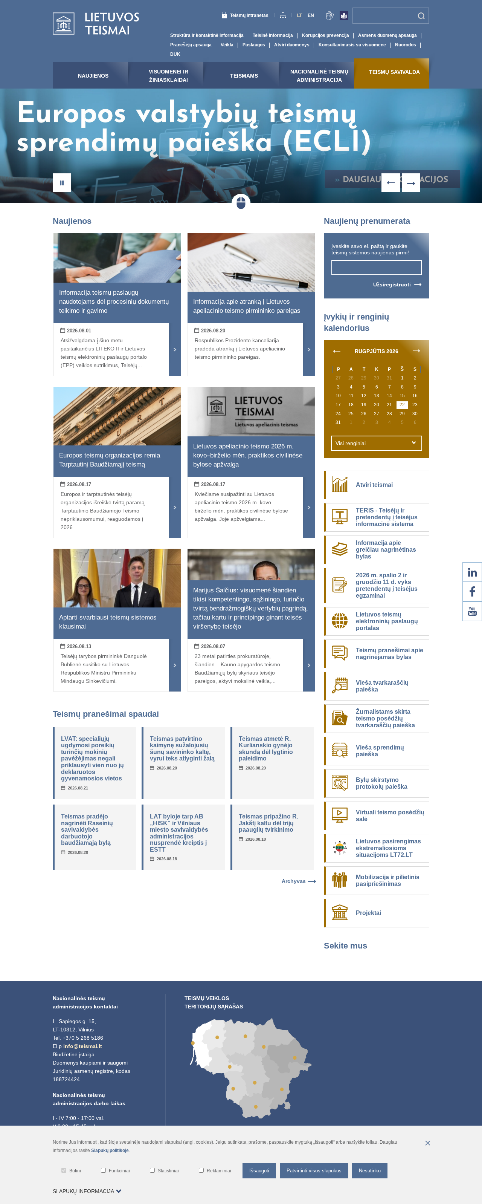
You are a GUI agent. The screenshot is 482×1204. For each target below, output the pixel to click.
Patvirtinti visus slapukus (314, 1170)
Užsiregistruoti (392, 284)
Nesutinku (370, 1170)
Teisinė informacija (273, 35)
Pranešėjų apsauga (191, 44)
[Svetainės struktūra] (283, 16)
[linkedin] (472, 572)
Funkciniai (119, 1170)
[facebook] (472, 591)
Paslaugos (254, 44)
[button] (62, 182)
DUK (175, 54)
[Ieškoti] (421, 15)
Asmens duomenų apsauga (387, 35)
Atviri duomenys (292, 44)
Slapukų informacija (83, 1191)
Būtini (75, 1170)
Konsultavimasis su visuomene (352, 44)
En (311, 15)
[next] (416, 350)
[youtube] (472, 611)
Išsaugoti (259, 1170)
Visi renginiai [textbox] (351, 443)
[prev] (336, 350)
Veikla (227, 44)
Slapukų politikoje (110, 1150)
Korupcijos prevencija (325, 35)
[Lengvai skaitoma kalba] (344, 17)
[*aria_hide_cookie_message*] (427, 1143)
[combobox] (376, 443)
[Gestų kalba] (330, 17)
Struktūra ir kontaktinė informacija (207, 35)
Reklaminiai (219, 1170)
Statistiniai (168, 1170)
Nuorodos (405, 44)
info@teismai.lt (82, 1046)
